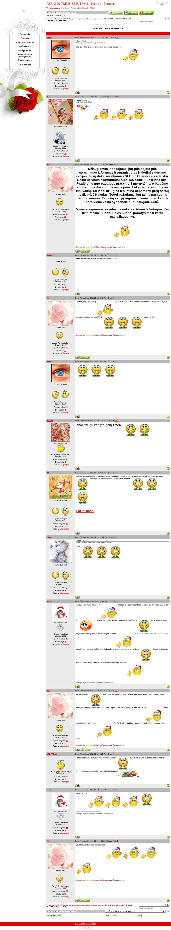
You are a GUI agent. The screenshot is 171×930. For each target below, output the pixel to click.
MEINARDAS (52, 754)
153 (116, 164)
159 (116, 537)
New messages (53, 8)
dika (48, 473)
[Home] (161, 3)
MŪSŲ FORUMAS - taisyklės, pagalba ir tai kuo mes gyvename (78, 19)
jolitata (49, 37)
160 (117, 601)
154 (116, 255)
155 (116, 298)
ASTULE (50, 421)
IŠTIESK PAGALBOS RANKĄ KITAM (117, 19)
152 (117, 97)
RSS (92, 8)
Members (65, 8)
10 (74, 13)
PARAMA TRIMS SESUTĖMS (56, 20)
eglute (49, 537)
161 (116, 691)
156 (116, 361)
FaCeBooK (85, 511)
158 (116, 473)
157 (116, 421)
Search (85, 8)
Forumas (49, 19)
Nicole (49, 601)
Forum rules (76, 8)
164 (115, 841)
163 (116, 790)
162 (116, 754)
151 (117, 37)
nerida (63, 16)
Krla (48, 97)
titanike (50, 255)
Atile (48, 164)
